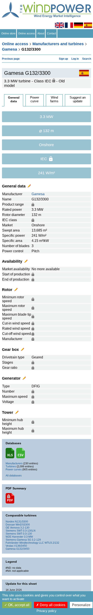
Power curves (14, 469)
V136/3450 (20, 545)
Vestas (9, 545)
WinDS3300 (23, 524)
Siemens (11, 530)
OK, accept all (18, 605)
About (41, 33)
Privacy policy (46, 611)
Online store (8, 33)
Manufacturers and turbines (58, 44)
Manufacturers (14, 463)
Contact (51, 33)
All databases (14, 475)
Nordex (10, 521)
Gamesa (9, 49)
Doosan (10, 524)
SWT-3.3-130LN (26, 530)
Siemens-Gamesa (16, 539)
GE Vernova (13, 527)
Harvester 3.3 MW (22, 536)
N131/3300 (21, 521)
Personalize (81, 605)
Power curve (34, 99)
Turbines (11, 466)
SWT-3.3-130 (24, 533)
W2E (8, 536)
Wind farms (54, 99)
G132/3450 (22, 548)
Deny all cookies (52, 605)
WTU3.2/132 (52, 542)
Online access (26, 33)
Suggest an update (78, 99)
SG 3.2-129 (34, 539)
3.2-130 (24, 527)
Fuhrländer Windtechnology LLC (25, 542)
